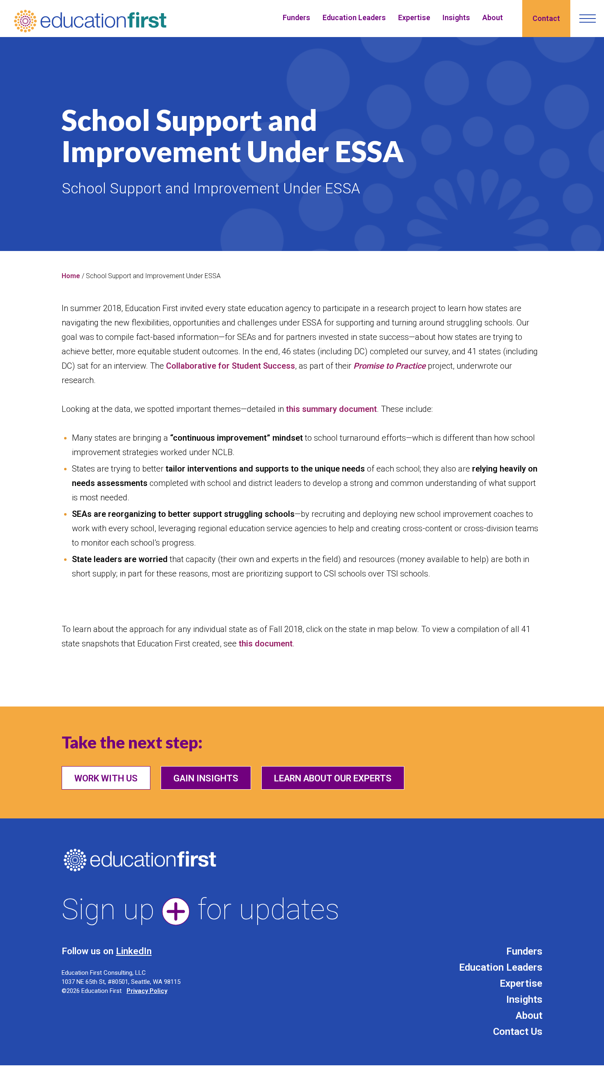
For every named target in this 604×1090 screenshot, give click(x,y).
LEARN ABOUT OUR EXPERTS (333, 778)
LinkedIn (134, 951)
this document (266, 643)
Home (71, 276)
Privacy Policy (147, 991)
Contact (546, 18)
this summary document (331, 409)
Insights (456, 17)
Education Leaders (354, 17)
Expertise (414, 17)
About (492, 17)
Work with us (106, 778)
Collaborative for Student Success (230, 366)
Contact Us (517, 1031)
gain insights (205, 778)
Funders (296, 17)
